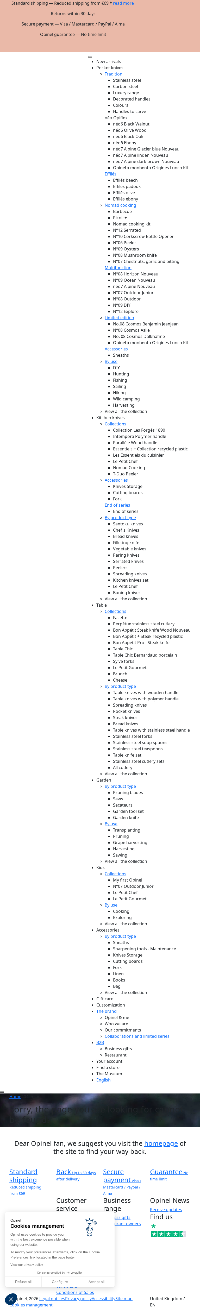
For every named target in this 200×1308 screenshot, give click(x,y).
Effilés (110, 174)
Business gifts (116, 1217)
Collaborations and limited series (137, 1036)
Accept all (96, 1282)
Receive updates (166, 1209)
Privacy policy (78, 1298)
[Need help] (2, 1092)
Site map (124, 1298)
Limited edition (119, 317)
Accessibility (103, 1298)
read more (123, 3)
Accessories (116, 349)
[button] (11, 1299)
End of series (117, 505)
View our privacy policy (26, 1265)
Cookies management (31, 1305)
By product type (120, 517)
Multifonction (118, 268)
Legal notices (52, 1298)
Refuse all (23, 1282)
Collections (115, 424)
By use (111, 361)
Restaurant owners (122, 1224)
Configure (60, 1282)
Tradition (113, 74)
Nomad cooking (120, 205)
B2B (100, 1042)
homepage (161, 1143)
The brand (106, 1011)
